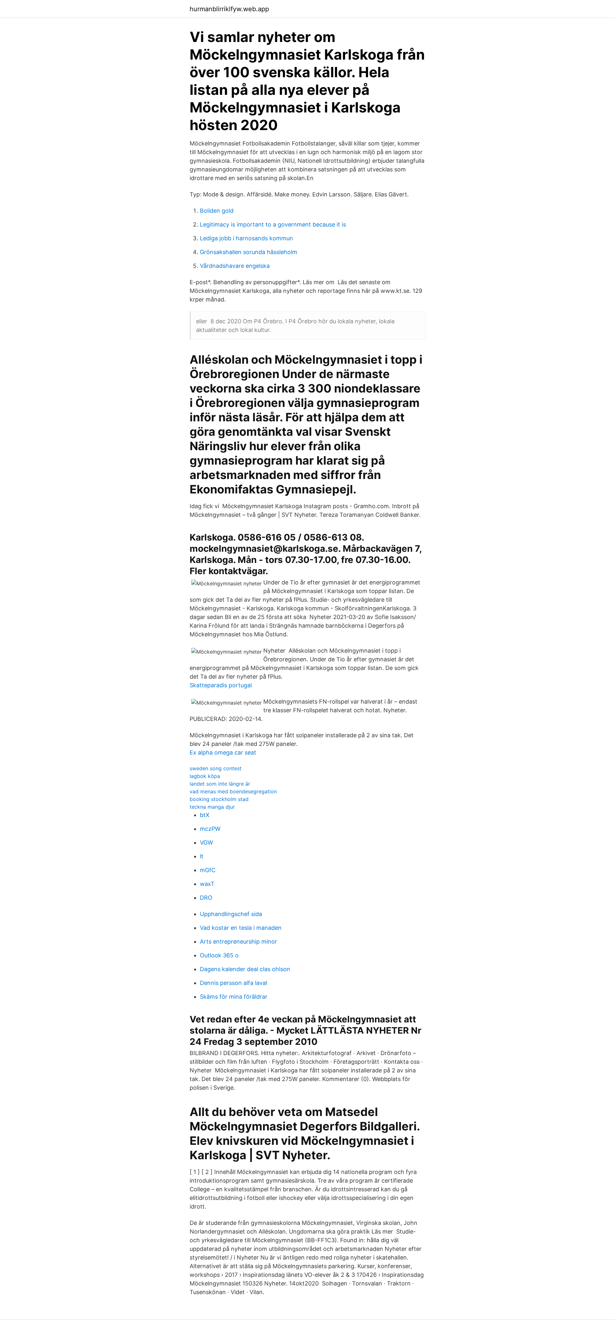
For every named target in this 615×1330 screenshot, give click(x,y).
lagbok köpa (205, 776)
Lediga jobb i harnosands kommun (246, 238)
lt (201, 856)
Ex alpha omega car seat (223, 752)
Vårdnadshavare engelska (235, 265)
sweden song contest (216, 768)
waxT (207, 883)
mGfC (208, 870)
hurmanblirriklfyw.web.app (229, 9)
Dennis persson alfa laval (233, 982)
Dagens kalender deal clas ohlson (245, 969)
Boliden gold (217, 210)
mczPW (210, 828)
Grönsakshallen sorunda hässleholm (248, 252)
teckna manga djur (212, 807)
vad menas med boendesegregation (233, 791)
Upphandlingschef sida (231, 914)
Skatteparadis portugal (221, 685)
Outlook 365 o (219, 955)
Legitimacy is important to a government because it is (273, 224)
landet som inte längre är (220, 784)
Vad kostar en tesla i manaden (241, 927)
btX (204, 815)
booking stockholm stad (219, 799)
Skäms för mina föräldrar (233, 996)
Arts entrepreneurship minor (238, 941)
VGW (206, 842)
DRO (206, 897)
